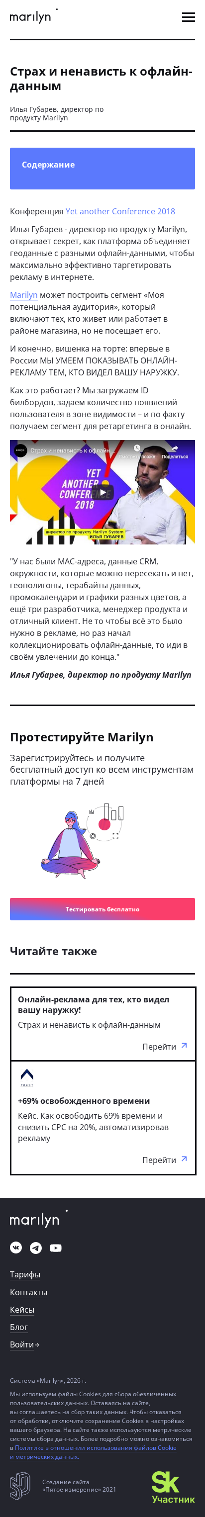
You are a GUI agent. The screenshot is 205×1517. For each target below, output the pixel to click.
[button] (188, 17)
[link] (34, 17)
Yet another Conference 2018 (120, 211)
